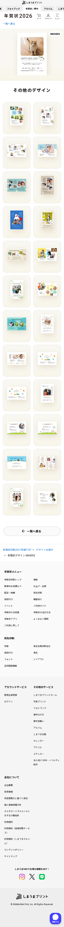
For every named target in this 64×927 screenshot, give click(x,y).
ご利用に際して (11, 625)
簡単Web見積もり (13, 586)
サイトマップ (10, 856)
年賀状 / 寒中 (32, 8)
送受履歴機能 (10, 665)
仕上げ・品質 (39, 586)
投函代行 (8, 599)
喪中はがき (38, 714)
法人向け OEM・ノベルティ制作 (46, 762)
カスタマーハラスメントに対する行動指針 (17, 813)
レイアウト (38, 659)
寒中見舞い (38, 720)
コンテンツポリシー (13, 849)
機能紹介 (37, 599)
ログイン (8, 701)
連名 (35, 652)
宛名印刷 (37, 592)
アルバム (48, 8)
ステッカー (38, 753)
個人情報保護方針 (12, 804)
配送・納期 (9, 592)
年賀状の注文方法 (41, 612)
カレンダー (38, 740)
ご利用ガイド (39, 605)
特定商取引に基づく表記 (16, 798)
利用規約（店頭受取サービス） (17, 830)
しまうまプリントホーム (45, 694)
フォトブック (13, 8)
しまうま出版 (39, 734)
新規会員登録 (10, 694)
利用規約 (8, 821)
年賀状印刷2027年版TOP (17, 549)
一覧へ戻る (9, 23)
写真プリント (39, 701)
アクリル (37, 747)
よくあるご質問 (40, 618)
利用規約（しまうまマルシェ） (17, 841)
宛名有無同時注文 (41, 645)
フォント (8, 659)
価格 (35, 579)
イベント (8, 605)
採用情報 (8, 791)
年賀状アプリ (10, 618)
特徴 (6, 645)
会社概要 (8, 785)
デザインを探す (44, 549)
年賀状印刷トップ (12, 579)
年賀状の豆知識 (11, 612)
